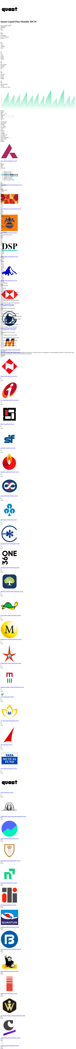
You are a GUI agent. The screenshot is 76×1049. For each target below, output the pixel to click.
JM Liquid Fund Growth (6, 744)
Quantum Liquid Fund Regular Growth (10, 927)
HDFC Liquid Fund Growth (7, 424)
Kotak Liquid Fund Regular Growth (9, 495)
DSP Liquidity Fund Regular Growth (9, 256)
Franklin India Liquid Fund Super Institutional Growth (13, 816)
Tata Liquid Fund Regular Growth (9, 768)
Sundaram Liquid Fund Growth (8, 448)
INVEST (3, 27)
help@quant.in (4, 291)
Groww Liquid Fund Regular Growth (9, 838)
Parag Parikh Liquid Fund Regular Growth (11, 615)
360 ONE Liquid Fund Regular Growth (10, 567)
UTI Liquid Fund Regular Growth (9, 232)
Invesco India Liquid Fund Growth (9, 280)
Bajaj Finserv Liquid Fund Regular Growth (11, 949)
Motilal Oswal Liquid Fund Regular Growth (11, 639)
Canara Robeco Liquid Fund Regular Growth (11, 184)
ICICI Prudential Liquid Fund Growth (9, 400)
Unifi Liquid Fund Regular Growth (9, 993)
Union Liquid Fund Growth (7, 696)
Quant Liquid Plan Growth (7, 792)
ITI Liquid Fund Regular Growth (8, 905)
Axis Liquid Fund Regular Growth (9, 161)
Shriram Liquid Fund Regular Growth (9, 971)
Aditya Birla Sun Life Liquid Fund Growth (11, 208)
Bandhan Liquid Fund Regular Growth (10, 472)
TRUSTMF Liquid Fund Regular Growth (10, 860)
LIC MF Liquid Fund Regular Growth (10, 720)
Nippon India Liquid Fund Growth (9, 376)
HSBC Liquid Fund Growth (7, 304)
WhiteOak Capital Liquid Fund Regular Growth (12, 591)
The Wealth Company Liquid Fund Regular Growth (13, 1015)
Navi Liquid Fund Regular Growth (9, 882)
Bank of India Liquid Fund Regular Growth (11, 663)
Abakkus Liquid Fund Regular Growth (10, 1045)
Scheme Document (15, 349)
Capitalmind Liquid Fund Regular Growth (10, 1037)
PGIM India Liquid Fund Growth (8, 328)
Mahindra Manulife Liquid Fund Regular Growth (12, 687)
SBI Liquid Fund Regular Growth (9, 519)
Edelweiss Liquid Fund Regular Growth (10, 543)
